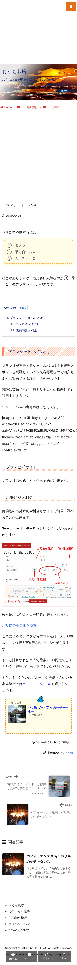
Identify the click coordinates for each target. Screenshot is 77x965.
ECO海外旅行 (29, 107)
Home (8, 107)
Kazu (69, 753)
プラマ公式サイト (24, 324)
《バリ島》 (54, 107)
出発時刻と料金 (23, 330)
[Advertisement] (38, 151)
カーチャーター (34, 684)
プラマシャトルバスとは (25, 318)
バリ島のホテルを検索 (19, 625)
